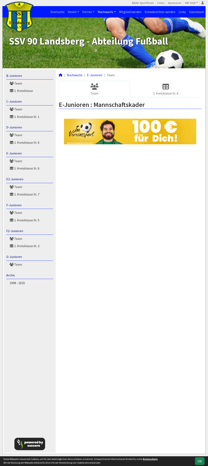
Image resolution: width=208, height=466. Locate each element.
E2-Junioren (14, 179)
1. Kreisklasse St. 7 (26, 194)
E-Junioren (14, 153)
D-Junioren (14, 127)
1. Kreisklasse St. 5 (26, 220)
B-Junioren (14, 76)
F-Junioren (14, 205)
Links (182, 12)
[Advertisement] (29, 360)
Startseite (57, 12)
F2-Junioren (14, 231)
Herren (87, 12)
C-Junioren (14, 101)
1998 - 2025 (17, 283)
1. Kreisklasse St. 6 (26, 142)
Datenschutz (150, 459)
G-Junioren (14, 257)
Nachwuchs (105, 12)
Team (18, 83)
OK (200, 461)
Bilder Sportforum (143, 3)
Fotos (161, 3)
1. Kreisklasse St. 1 (26, 117)
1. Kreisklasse (23, 91)
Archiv (10, 275)
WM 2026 (190, 3)
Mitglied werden (130, 12)
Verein (72, 12)
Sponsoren (174, 3)
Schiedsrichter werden (160, 12)
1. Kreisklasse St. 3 (26, 246)
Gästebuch (196, 12)
